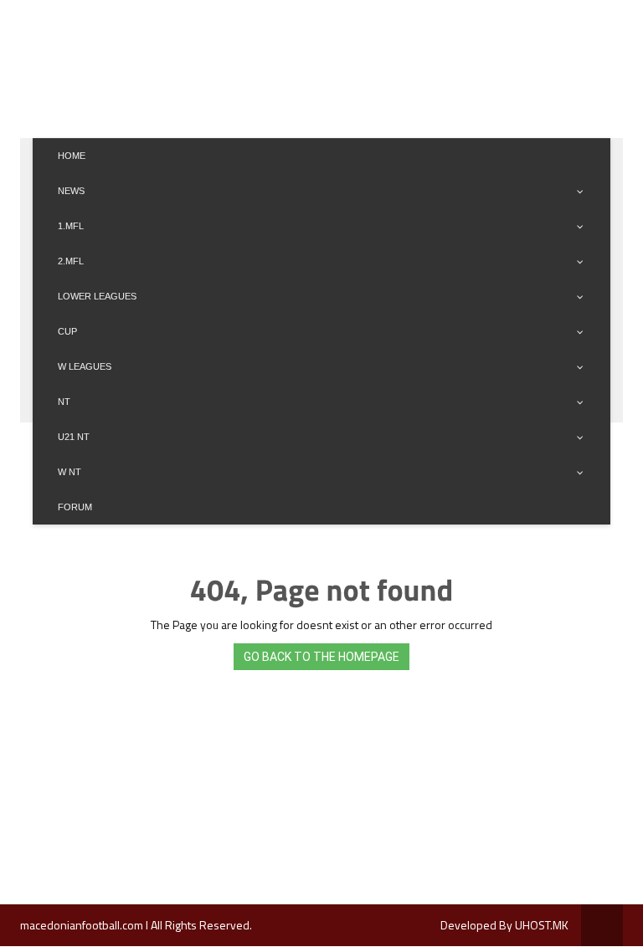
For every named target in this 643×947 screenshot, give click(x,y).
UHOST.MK (541, 925)
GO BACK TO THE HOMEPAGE (321, 656)
